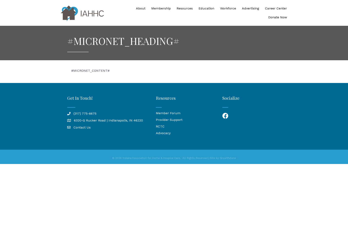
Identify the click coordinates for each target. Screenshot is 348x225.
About (140, 8)
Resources (185, 8)
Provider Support (169, 120)
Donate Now (277, 17)
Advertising (250, 8)
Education (206, 8)
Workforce (228, 8)
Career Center (276, 8)
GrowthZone (228, 158)
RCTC (160, 126)
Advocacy (163, 133)
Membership (161, 8)
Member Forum (168, 113)
